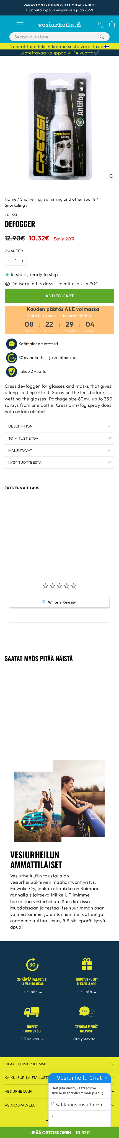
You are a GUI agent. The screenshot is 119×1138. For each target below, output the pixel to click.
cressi (11, 215)
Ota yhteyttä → (86, 1039)
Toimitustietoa (23, 438)
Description (20, 426)
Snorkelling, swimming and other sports (58, 199)
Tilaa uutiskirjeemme (26, 1064)
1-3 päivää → (32, 1039)
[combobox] (52, 37)
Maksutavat (20, 450)
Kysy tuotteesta (25, 462)
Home (11, 199)
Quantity (14, 250)
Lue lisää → (32, 991)
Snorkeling (15, 205)
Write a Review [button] (62, 602)
